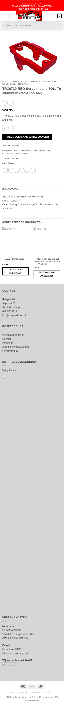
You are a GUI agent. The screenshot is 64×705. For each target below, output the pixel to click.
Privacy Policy (10, 351)
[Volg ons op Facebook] (24, 2)
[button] (4, 16)
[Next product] (5, 103)
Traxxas (25, 153)
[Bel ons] (39, 2)
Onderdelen (19, 81)
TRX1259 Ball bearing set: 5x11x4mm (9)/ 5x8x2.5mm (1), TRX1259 (47, 262)
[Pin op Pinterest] (27, 170)
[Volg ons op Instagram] (29, 2)
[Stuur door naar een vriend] (22, 170)
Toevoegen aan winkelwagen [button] (15, 271)
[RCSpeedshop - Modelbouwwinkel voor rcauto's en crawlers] (29, 16)
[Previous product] (11, 103)
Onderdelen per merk (43, 81)
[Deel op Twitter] (16, 170)
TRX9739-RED (13, 158)
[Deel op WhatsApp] (5, 170)
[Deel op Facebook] (10, 170)
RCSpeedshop (19, 693)
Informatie (7, 343)
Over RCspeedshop (13, 335)
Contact (6, 339)
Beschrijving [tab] (10, 189)
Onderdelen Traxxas (15, 84)
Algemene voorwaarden (15, 347)
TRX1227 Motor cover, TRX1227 (13, 260)
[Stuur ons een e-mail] (34, 2)
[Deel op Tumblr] (33, 170)
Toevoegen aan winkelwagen (27, 136)
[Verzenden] (58, 26)
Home (5, 81)
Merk (16, 150)
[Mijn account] (51, 16)
